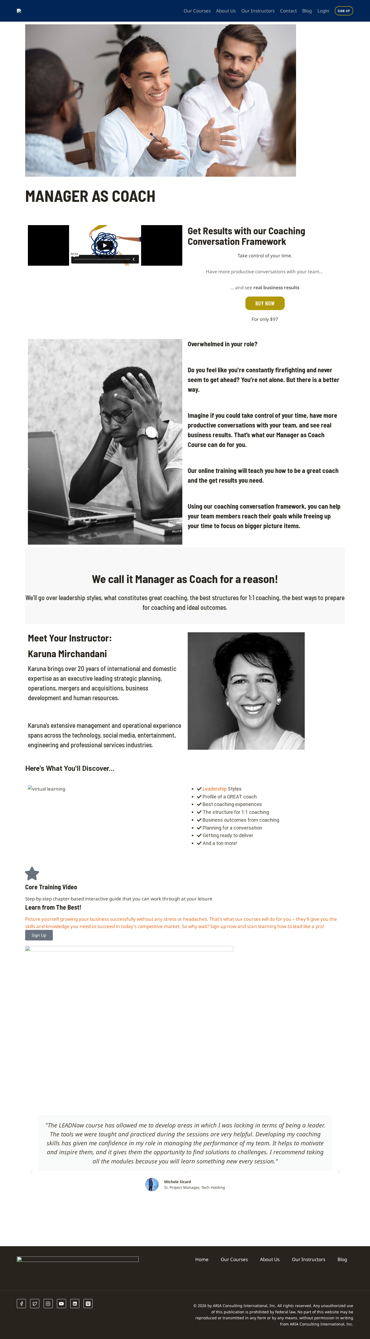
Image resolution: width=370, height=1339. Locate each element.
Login (323, 11)
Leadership (215, 789)
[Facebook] (21, 1303)
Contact (288, 11)
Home (202, 1259)
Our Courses (197, 11)
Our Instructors (258, 11)
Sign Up (344, 10)
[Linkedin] (74, 1303)
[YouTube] (61, 1303)
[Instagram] (48, 1303)
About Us (226, 11)
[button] (31, 1171)
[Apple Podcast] (88, 1303)
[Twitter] (34, 1303)
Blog (307, 11)
